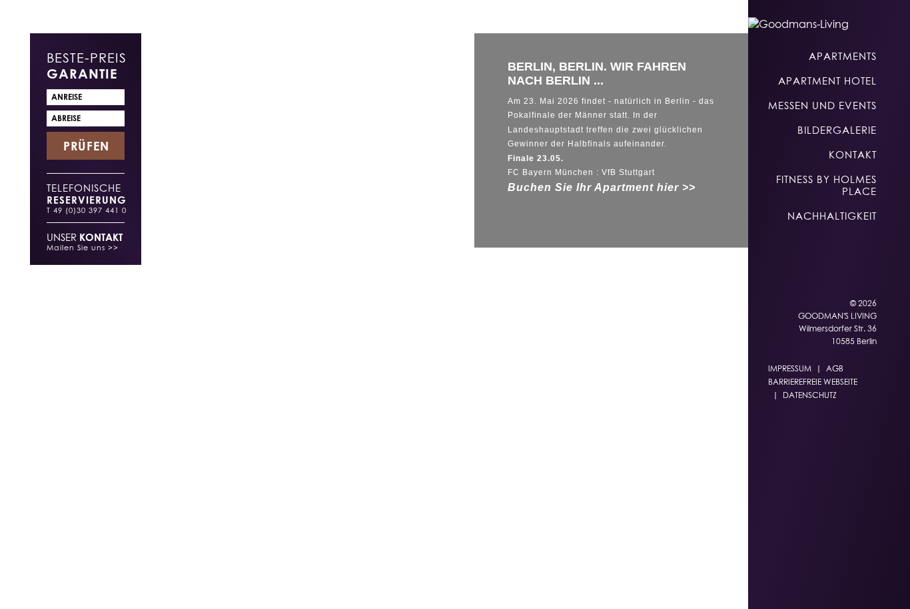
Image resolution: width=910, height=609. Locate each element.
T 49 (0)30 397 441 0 (87, 210)
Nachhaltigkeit (832, 216)
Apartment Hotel (827, 81)
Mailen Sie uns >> (83, 247)
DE (514, 583)
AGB (834, 368)
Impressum (789, 368)
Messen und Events (822, 105)
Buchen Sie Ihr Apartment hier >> (601, 187)
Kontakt (853, 154)
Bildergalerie (837, 130)
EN (541, 583)
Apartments (843, 56)
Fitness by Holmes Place (826, 185)
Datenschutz (810, 395)
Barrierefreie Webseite (812, 382)
